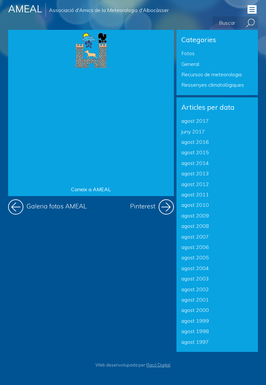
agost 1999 (195, 320)
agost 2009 (195, 215)
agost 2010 (195, 205)
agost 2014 (195, 163)
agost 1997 (195, 342)
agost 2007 (195, 236)
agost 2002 (195, 289)
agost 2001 (195, 299)
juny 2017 (193, 131)
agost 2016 (195, 142)
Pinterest (152, 205)
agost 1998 (195, 331)
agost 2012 (195, 184)
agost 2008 (195, 226)
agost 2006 (195, 247)
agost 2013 (195, 173)
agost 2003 (195, 278)
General (190, 64)
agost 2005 (195, 257)
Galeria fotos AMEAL (56, 205)
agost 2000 (195, 310)
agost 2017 (195, 121)
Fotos (188, 53)
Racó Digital (158, 364)
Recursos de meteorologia (211, 74)
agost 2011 (195, 194)
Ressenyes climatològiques (212, 84)
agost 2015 (195, 152)
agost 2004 (195, 268)
